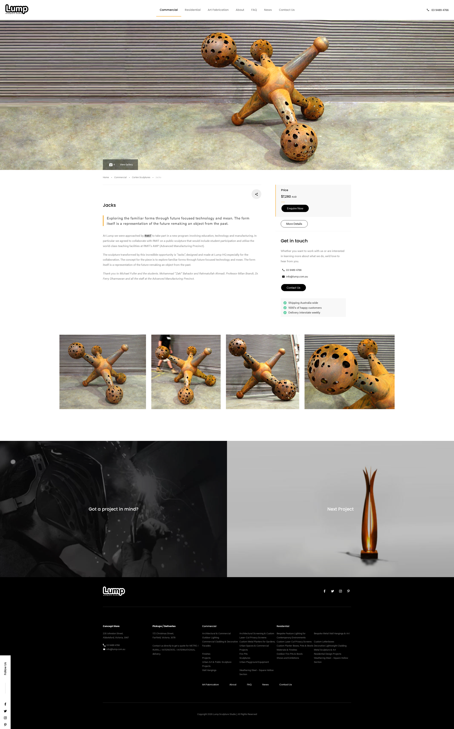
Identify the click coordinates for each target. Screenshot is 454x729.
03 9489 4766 (440, 10)
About (240, 10)
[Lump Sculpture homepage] (114, 592)
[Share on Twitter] (245, 194)
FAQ (254, 10)
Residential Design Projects (327, 653)
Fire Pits (243, 653)
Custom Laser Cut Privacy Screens (294, 641)
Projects (206, 657)
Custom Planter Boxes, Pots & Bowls (295, 645)
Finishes (206, 653)
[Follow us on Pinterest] (5, 725)
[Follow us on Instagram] (5, 718)
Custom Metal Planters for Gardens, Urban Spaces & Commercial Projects (257, 645)
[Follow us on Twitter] (5, 711)
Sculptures (244, 657)
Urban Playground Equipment (254, 662)
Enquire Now (295, 208)
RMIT (148, 235)
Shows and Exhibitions (288, 657)
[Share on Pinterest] (233, 194)
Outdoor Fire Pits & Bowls (290, 653)
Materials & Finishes (287, 649)
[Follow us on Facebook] (5, 705)
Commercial (169, 10)
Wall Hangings (209, 670)
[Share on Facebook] (256, 194)
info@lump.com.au (297, 276)
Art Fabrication (218, 10)
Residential (193, 10)
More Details (294, 224)
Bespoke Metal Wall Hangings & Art (332, 633)
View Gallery (126, 164)
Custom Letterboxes (324, 641)
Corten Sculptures (141, 177)
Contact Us (287, 10)
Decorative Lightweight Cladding (330, 645)
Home (106, 177)
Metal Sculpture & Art (325, 649)
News (268, 10)
